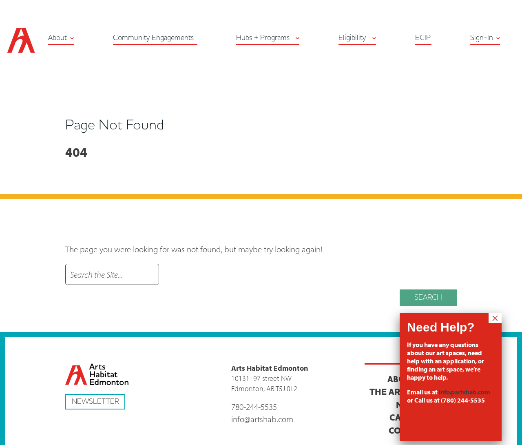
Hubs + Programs (263, 38)
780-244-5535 (254, 406)
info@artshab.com (262, 419)
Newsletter (95, 401)
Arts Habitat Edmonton (21, 40)
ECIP (423, 38)
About (57, 38)
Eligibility (352, 38)
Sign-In (481, 38)
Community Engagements (153, 38)
